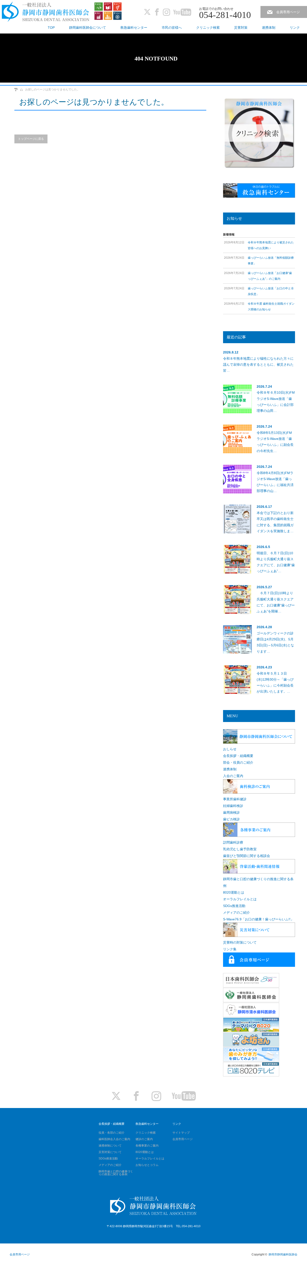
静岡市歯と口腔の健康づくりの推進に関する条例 (116, 1173)
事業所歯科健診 (235, 799)
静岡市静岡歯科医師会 (283, 1254)
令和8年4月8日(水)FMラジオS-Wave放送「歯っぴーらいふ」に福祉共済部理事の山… (275, 482)
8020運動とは (233, 892)
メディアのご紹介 (236, 912)
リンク (295, 27)
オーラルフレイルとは (240, 899)
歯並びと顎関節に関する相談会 (246, 856)
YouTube (184, 1096)
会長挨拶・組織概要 (238, 756)
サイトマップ (181, 1132)
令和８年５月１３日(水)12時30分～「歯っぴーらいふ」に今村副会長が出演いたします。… (275, 683)
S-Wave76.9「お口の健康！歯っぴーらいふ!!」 (258, 919)
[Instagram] (166, 12)
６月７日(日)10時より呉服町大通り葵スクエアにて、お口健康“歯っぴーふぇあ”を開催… (276, 602)
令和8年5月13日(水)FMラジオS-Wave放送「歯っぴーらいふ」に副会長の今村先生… (275, 442)
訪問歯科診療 (233, 842)
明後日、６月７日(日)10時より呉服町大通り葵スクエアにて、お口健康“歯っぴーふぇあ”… (276, 562)
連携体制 (268, 27)
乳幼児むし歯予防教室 (240, 849)
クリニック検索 (208, 27)
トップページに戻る (31, 138)
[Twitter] (147, 12)
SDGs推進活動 (234, 906)
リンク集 (229, 949)
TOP (51, 27)
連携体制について (110, 1145)
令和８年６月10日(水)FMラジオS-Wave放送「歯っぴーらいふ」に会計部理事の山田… (276, 402)
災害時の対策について (240, 942)
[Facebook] (156, 12)
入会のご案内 (233, 776)
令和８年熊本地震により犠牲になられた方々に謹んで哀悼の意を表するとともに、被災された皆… (258, 364)
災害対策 (241, 27)
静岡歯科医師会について (87, 27)
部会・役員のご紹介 (238, 762)
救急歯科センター (133, 27)
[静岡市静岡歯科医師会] (45, 12)
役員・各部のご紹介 (111, 1132)
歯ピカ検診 (231, 819)
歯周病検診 (231, 812)
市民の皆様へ (172, 27)
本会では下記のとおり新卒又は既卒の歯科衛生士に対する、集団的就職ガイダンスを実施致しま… (275, 522)
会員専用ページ (288, 12)
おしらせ (229, 749)
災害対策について (110, 1152)
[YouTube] (182, 12)
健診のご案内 (144, 1139)
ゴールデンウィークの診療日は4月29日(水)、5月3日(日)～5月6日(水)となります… (275, 642)
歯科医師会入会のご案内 (114, 1139)
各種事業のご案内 (147, 1145)
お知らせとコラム (147, 1165)
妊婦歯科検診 (233, 806)
